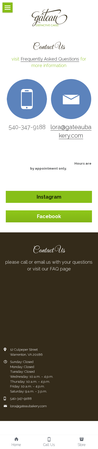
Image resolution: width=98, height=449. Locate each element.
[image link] (49, 17)
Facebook (49, 216)
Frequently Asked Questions (50, 59)
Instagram (49, 197)
